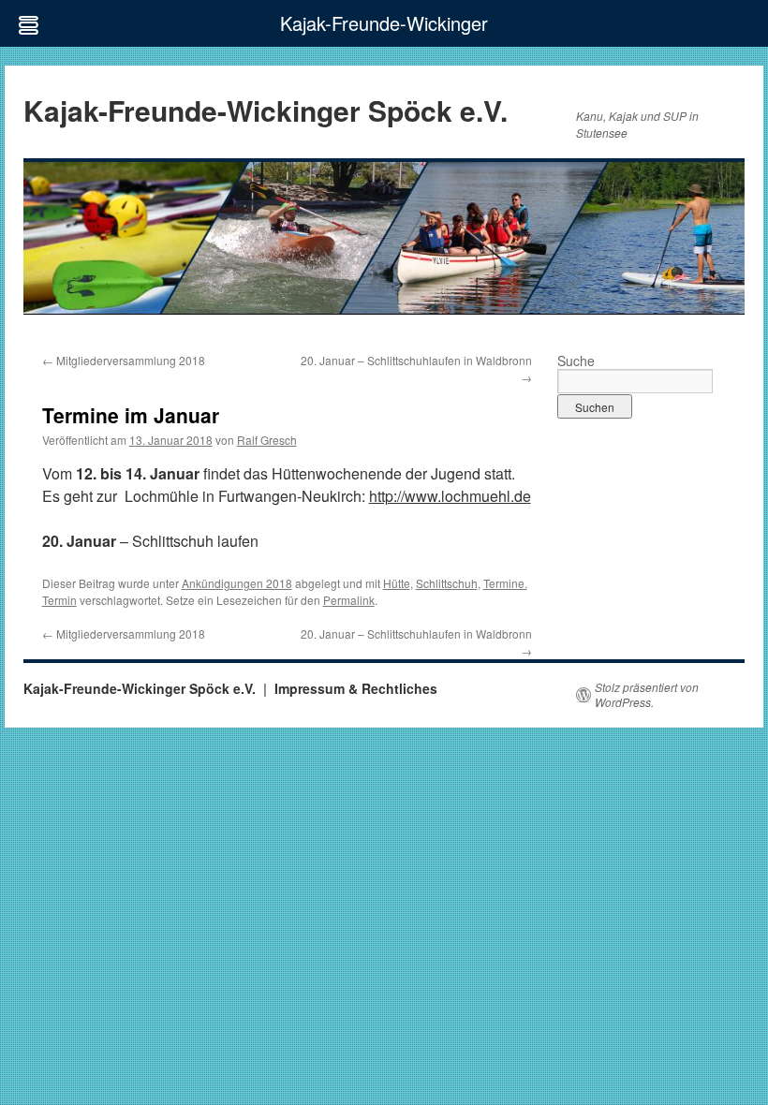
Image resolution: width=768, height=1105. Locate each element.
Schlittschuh (447, 583)
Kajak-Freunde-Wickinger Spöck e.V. (265, 110)
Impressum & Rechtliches (355, 688)
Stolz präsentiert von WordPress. (647, 695)
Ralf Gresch (267, 440)
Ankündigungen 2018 (237, 583)
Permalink (349, 600)
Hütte (396, 583)
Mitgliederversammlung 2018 (123, 360)
